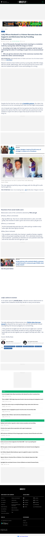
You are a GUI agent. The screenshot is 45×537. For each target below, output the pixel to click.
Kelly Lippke (18, 41)
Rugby (3, 396)
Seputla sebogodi (8, 348)
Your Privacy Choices (23, 536)
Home (2, 29)
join (26, 190)
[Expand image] (43, 156)
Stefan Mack (14, 41)
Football (3, 406)
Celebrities (2, 430)
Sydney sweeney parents (28, 346)
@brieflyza (9, 60)
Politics (2, 448)
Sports (2, 425)
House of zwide (38, 346)
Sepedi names (19, 346)
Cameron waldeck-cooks (9, 346)
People (3, 401)
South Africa (3, 435)
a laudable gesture (28, 103)
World (6, 29)
